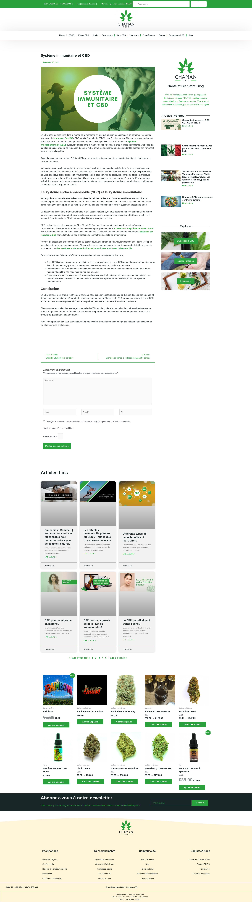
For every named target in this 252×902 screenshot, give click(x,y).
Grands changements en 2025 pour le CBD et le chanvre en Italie (197, 148)
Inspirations (185, 281)
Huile (95, 35)
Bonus (162, 35)
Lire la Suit (187, 126)
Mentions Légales (49, 859)
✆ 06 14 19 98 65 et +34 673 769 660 (22, 887)
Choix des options (158, 724)
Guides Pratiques (186, 261)
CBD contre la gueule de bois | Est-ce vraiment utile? (97, 624)
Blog (190, 35)
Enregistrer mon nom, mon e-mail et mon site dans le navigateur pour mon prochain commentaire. (89, 421)
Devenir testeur (147, 878)
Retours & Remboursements (54, 869)
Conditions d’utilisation (51, 878)
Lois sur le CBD (104, 873)
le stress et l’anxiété (63, 138)
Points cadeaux (147, 869)
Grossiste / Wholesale (104, 864)
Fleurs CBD (83, 35)
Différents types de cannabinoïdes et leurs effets (134, 537)
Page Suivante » (118, 658)
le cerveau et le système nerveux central (133, 228)
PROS (71, 35)
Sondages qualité (104, 869)
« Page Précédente (79, 658)
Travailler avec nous (201, 873)
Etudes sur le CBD (185, 241)
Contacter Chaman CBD (199, 859)
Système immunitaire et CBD (65, 55)
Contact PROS (203, 864)
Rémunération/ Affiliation (147, 873)
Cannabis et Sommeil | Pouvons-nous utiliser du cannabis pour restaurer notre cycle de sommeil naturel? (59, 537)
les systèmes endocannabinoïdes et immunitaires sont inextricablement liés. (95, 248)
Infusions (134, 35)
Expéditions (47, 873)
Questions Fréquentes (104, 859)
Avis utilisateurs (147, 859)
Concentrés (107, 35)
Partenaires (205, 869)
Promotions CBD (176, 35)
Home (62, 35)
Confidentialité (48, 864)
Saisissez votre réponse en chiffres (58, 428)
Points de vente (104, 878)
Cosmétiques (149, 35)
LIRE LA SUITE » (51, 557)
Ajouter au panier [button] (56, 725)
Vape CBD (121, 35)
